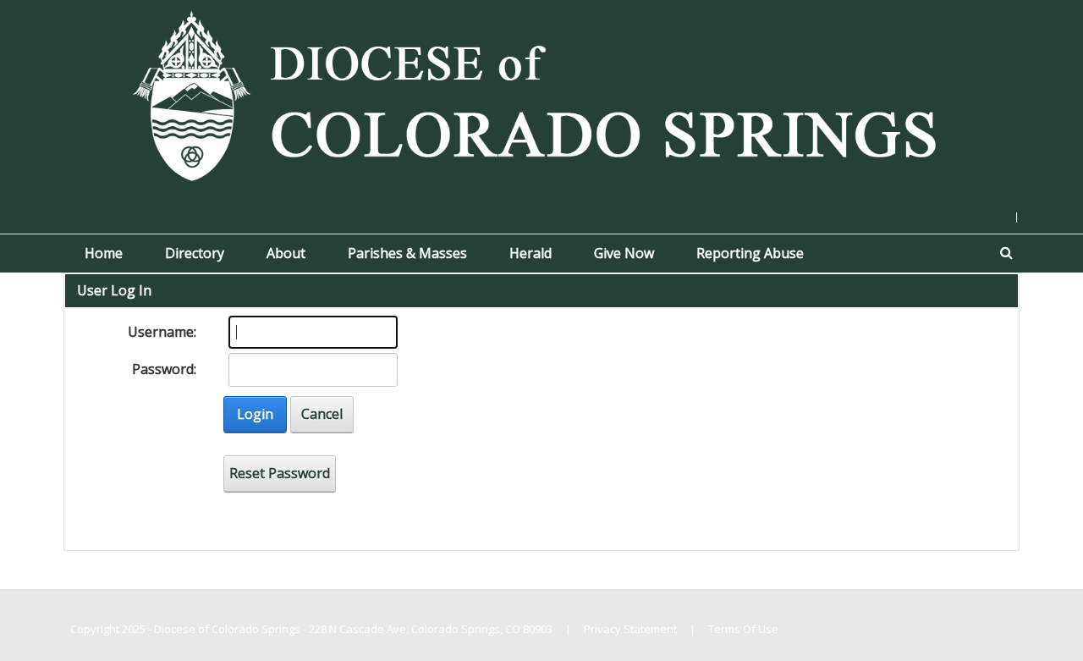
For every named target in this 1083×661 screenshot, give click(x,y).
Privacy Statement (630, 628)
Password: (164, 369)
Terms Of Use (743, 628)
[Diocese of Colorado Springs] (541, 94)
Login (255, 414)
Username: (162, 331)
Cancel (322, 414)
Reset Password (279, 473)
